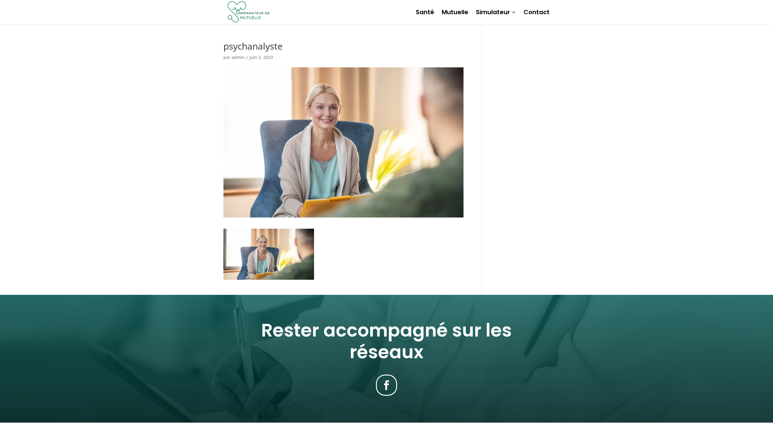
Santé (425, 13)
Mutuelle (455, 13)
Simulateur (493, 13)
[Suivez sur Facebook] (386, 385)
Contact (537, 13)
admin (238, 57)
